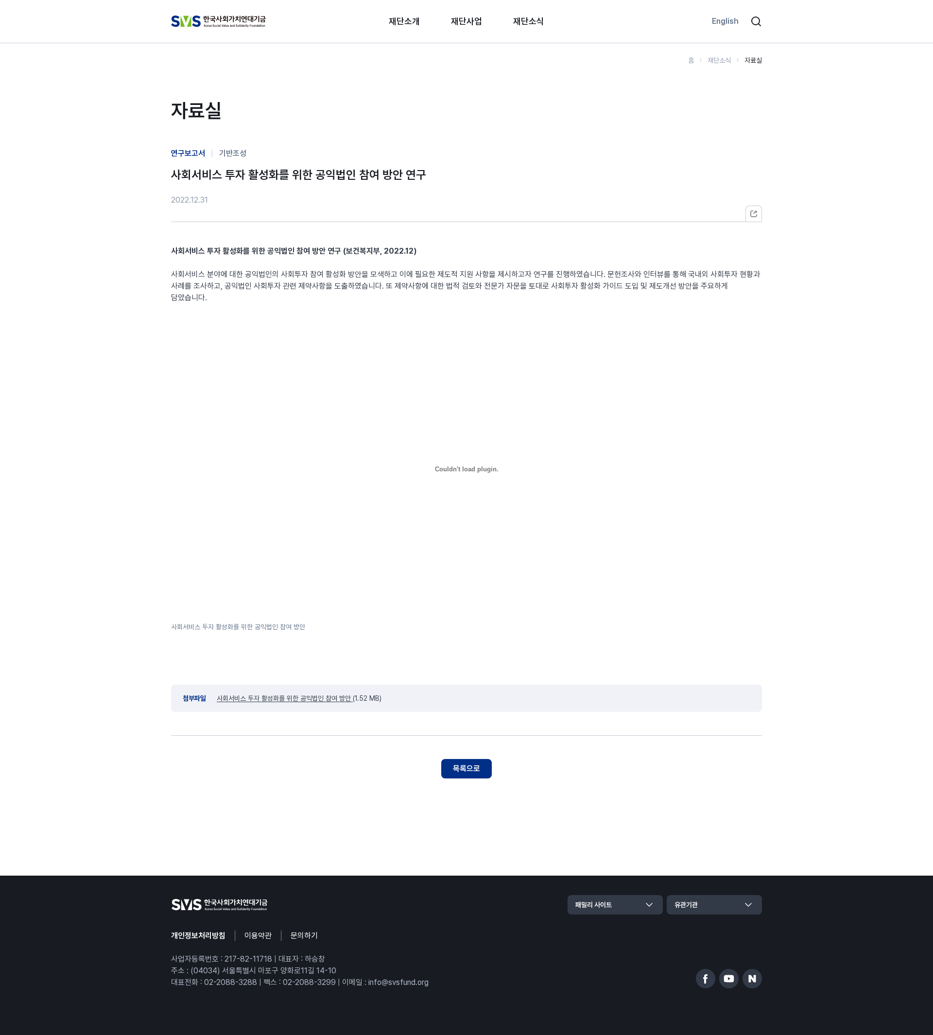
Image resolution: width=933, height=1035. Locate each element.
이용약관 (258, 935)
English (725, 21)
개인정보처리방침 (198, 935)
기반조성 (232, 153)
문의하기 (304, 935)
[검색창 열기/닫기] (756, 21)
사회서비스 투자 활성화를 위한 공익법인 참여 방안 (238, 627)
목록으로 (466, 768)
